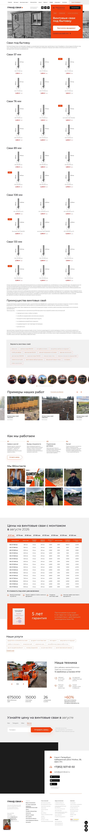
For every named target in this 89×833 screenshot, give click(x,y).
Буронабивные (58, 814)
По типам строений (31, 804)
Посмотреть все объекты (57, 391)
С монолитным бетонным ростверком (60, 807)
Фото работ (29, 816)
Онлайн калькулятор (31, 811)
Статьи (71, 816)
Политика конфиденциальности (13, 821)
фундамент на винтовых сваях (38, 640)
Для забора (43, 812)
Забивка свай (73, 814)
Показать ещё (10, 650)
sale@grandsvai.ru (62, 772)
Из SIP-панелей (44, 809)
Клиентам (28, 813)
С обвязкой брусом (59, 802)
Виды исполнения (30, 802)
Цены (27, 809)
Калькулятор (33, 2)
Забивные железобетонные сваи (31, 807)
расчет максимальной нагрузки (64, 647)
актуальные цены (39, 644)
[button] (7, 487)
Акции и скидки (30, 814)
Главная (10, 2)
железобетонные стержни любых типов (58, 644)
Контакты (64, 2)
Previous (77, 392)
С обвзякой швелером (60, 804)
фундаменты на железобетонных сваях (18, 640)
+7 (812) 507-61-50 (12, 818)
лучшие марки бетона (46, 647)
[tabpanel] (27, 674)
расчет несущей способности (15, 647)
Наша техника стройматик (76, 804)
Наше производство (74, 806)
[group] (12, 379)
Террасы (43, 818)
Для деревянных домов (46, 804)
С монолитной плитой (60, 808)
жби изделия (53, 640)
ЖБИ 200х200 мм (59, 823)
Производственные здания (47, 821)
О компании (72, 802)
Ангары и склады (44, 819)
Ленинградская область (32, 820)
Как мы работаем (74, 811)
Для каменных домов (45, 802)
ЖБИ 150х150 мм (58, 821)
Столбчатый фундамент (60, 816)
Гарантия (72, 812)
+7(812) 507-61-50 (60, 7)
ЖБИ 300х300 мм (59, 824)
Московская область (31, 818)
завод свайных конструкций (67, 640)
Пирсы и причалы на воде (46, 814)
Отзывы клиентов (74, 807)
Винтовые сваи (62, 13)
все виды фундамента (32, 647)
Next (81, 392)
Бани (42, 811)
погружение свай (27, 644)
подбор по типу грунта (13, 644)
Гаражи (42, 816)
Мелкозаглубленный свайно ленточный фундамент (61, 813)
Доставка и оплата (74, 809)
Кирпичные (43, 807)
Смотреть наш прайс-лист (61, 33)
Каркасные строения (45, 806)
